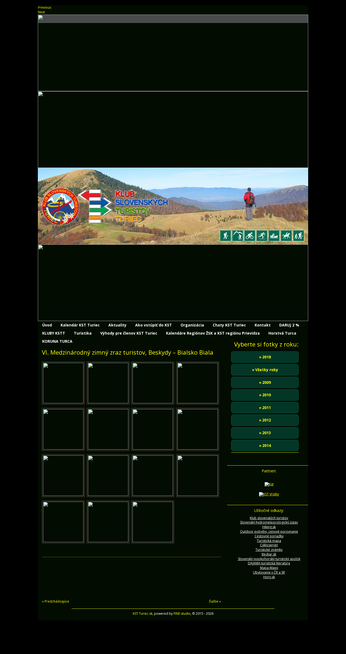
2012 (266, 420)
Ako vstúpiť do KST (153, 325)
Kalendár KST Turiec (80, 325)
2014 (266, 445)
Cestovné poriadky (269, 536)
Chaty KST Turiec (229, 325)
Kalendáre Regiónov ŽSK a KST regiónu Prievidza (213, 333)
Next (41, 12)
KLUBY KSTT (53, 333)
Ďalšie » (215, 601)
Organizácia (192, 325)
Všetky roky (266, 369)
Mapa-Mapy (269, 567)
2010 (266, 394)
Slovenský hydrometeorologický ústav (269, 522)
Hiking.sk (269, 527)
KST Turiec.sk (142, 613)
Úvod (47, 325)
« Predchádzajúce (55, 601)
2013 (266, 432)
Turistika (83, 333)
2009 (266, 382)
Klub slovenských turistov (269, 518)
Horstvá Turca (282, 333)
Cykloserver (269, 545)
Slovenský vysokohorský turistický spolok (269, 559)
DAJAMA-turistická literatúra (269, 563)
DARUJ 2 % (289, 325)
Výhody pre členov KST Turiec (128, 333)
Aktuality (117, 325)
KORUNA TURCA (57, 341)
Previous (44, 7)
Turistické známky (268, 549)
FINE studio (182, 613)
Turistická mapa (269, 540)
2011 (266, 407)
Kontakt (263, 325)
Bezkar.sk (269, 554)
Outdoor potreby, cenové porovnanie (269, 531)
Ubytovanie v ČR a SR (269, 572)
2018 (266, 356)
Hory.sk (269, 577)
